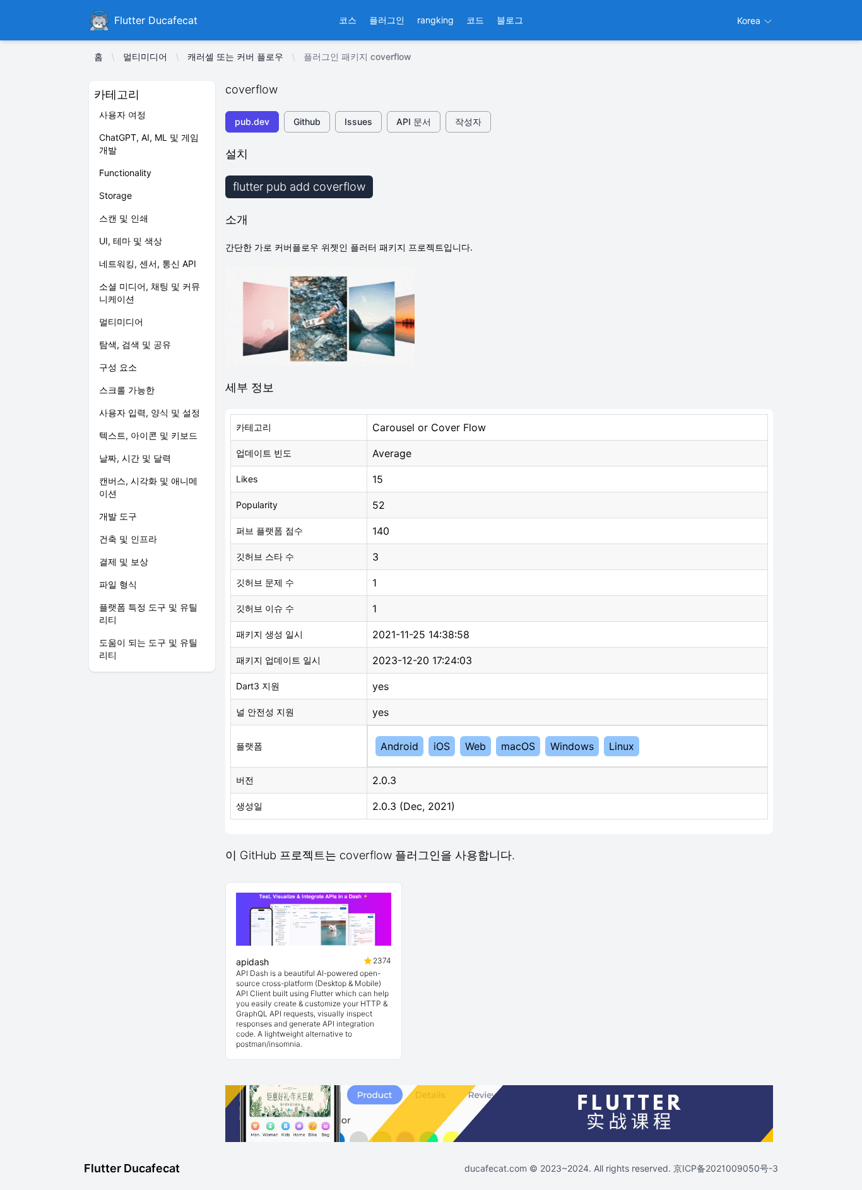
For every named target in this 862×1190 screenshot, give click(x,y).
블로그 (510, 20)
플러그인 (386, 20)
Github (307, 121)
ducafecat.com (496, 1168)
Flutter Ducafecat (132, 1168)
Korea (750, 20)
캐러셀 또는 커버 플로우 (235, 56)
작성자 (468, 121)
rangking (435, 20)
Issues (358, 121)
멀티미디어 (145, 56)
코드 (475, 20)
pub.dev (252, 121)
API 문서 (413, 121)
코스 (348, 20)
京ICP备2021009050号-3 (724, 1168)
